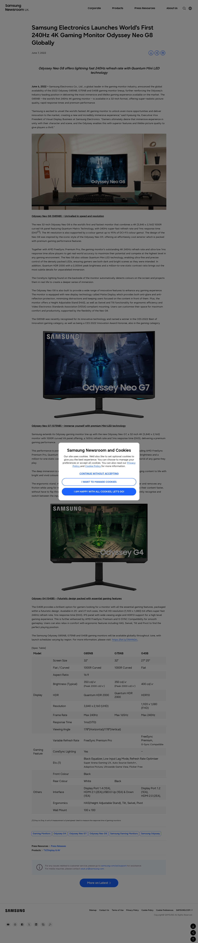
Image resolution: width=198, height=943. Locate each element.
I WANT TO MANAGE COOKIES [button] (99, 482)
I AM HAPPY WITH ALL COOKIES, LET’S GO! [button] (99, 491)
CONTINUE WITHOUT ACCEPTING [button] (99, 473)
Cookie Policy (93, 466)
